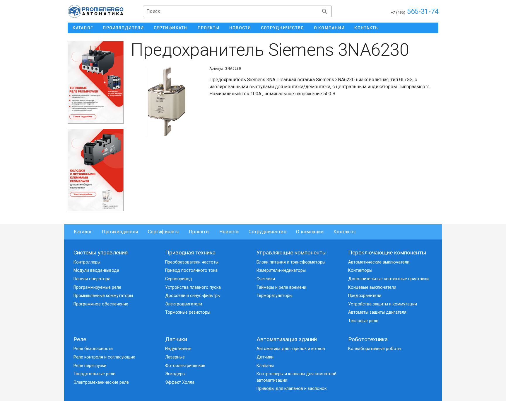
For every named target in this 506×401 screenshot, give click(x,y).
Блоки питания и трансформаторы (291, 262)
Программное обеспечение (100, 304)
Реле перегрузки (89, 365)
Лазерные (175, 357)
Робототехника (368, 339)
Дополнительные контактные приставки (388, 278)
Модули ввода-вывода (96, 270)
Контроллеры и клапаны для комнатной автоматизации (296, 377)
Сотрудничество (267, 232)
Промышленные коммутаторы (103, 295)
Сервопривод (178, 278)
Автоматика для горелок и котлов (291, 348)
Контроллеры (86, 262)
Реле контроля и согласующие (104, 357)
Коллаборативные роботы (374, 348)
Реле (79, 339)
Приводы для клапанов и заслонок (291, 388)
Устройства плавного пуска (193, 287)
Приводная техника (190, 252)
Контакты (345, 232)
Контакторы (360, 270)
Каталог (83, 232)
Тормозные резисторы (187, 312)
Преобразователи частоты (191, 262)
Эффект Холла (179, 382)
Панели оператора (91, 278)
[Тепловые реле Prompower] (96, 82)
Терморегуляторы (274, 295)
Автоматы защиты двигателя (377, 312)
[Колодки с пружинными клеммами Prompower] (96, 169)
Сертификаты (163, 232)
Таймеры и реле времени (281, 287)
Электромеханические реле (101, 382)
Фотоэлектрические (185, 365)
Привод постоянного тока (191, 270)
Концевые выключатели (372, 287)
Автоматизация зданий (287, 339)
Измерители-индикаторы (281, 270)
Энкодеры (175, 373)
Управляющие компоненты (291, 252)
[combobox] (237, 11)
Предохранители (364, 295)
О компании (310, 232)
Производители (120, 232)
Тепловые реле (363, 320)
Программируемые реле (97, 287)
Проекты (199, 232)
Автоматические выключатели (378, 262)
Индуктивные (178, 348)
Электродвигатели (183, 304)
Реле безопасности (93, 348)
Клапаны (265, 365)
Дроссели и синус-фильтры (192, 295)
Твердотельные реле (94, 373)
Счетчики (266, 278)
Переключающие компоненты (387, 252)
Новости (229, 232)
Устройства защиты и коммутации (382, 304)
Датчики (176, 339)
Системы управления (100, 252)
